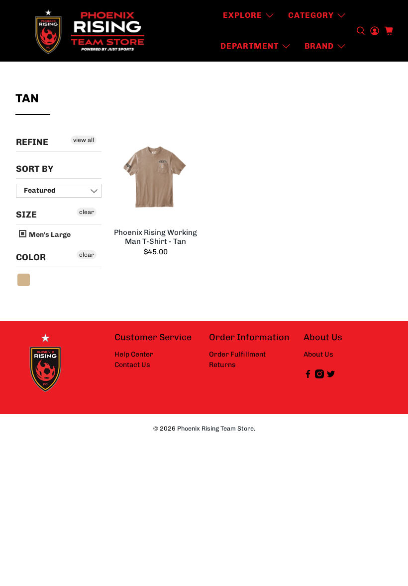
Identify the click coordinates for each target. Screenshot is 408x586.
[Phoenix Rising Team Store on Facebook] (308, 376)
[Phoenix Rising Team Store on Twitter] (330, 376)
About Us (318, 354)
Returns (222, 365)
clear (86, 212)
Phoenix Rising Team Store (215, 428)
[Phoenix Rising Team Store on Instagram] (319, 376)
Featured (39, 190)
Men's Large (49, 234)
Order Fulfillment (237, 354)
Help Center (133, 354)
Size (26, 214)
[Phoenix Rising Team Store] (90, 30)
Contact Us (132, 365)
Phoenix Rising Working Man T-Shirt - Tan (155, 237)
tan (24, 280)
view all (83, 140)
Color (31, 257)
